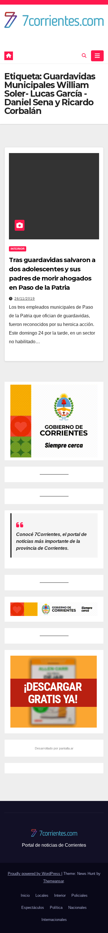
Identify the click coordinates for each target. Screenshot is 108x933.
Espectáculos (32, 907)
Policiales (79, 895)
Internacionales (54, 919)
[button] (84, 55)
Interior (17, 248)
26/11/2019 (24, 299)
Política (56, 907)
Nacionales (77, 907)
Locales (41, 895)
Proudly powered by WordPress (34, 873)
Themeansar (53, 881)
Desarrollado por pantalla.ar (54, 748)
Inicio (25, 895)
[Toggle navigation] (97, 55)
